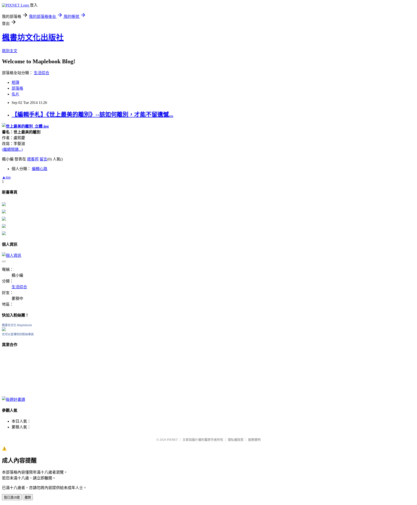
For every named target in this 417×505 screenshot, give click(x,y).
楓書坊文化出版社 (33, 37)
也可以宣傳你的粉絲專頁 (18, 334)
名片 (15, 94)
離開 (28, 497)
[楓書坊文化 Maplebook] (4, 330)
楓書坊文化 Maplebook (17, 325)
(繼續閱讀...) (12, 149)
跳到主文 (9, 51)
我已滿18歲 (12, 497)
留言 (43, 159)
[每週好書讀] (13, 399)
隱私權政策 (235, 439)
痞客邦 (33, 159)
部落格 (17, 88)
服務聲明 (254, 439)
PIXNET (172, 439)
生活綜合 (41, 73)
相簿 (15, 82)
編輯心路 (39, 169)
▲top (6, 177)
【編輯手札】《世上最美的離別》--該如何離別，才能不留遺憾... (92, 114)
